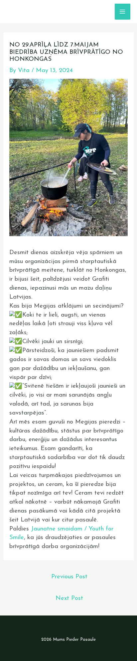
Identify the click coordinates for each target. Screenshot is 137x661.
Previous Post (69, 577)
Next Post (69, 598)
